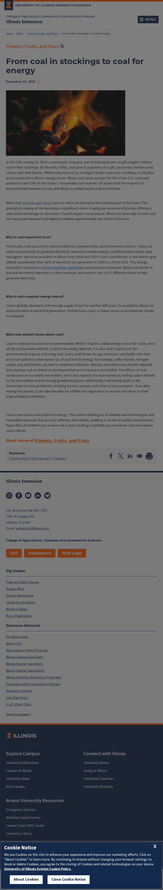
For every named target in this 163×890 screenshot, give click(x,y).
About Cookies (26, 879)
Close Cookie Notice (68, 879)
